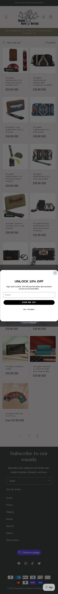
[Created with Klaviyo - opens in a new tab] (29, 322)
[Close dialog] (55, 273)
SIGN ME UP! (29, 302)
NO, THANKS (29, 309)
